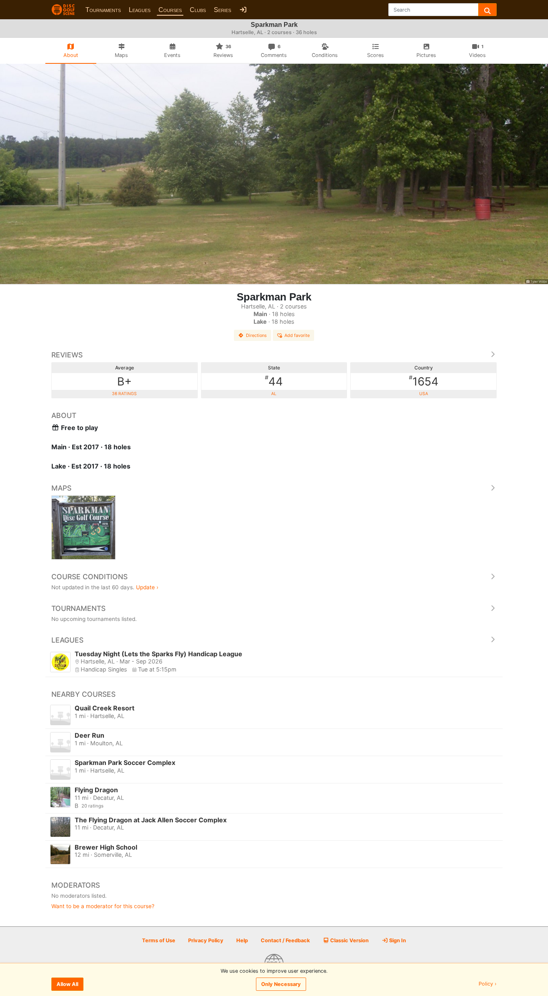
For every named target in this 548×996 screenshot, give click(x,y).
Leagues (139, 9)
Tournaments (103, 9)
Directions (256, 335)
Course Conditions (89, 576)
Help (242, 940)
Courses (170, 9)
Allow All (67, 984)
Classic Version (349, 940)
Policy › (488, 984)
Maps (61, 488)
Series (222, 9)
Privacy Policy (205, 940)
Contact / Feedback (285, 940)
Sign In (397, 940)
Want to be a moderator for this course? (102, 906)
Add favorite (297, 335)
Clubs (198, 9)
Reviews (67, 355)
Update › (147, 587)
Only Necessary (281, 984)
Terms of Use (158, 940)
